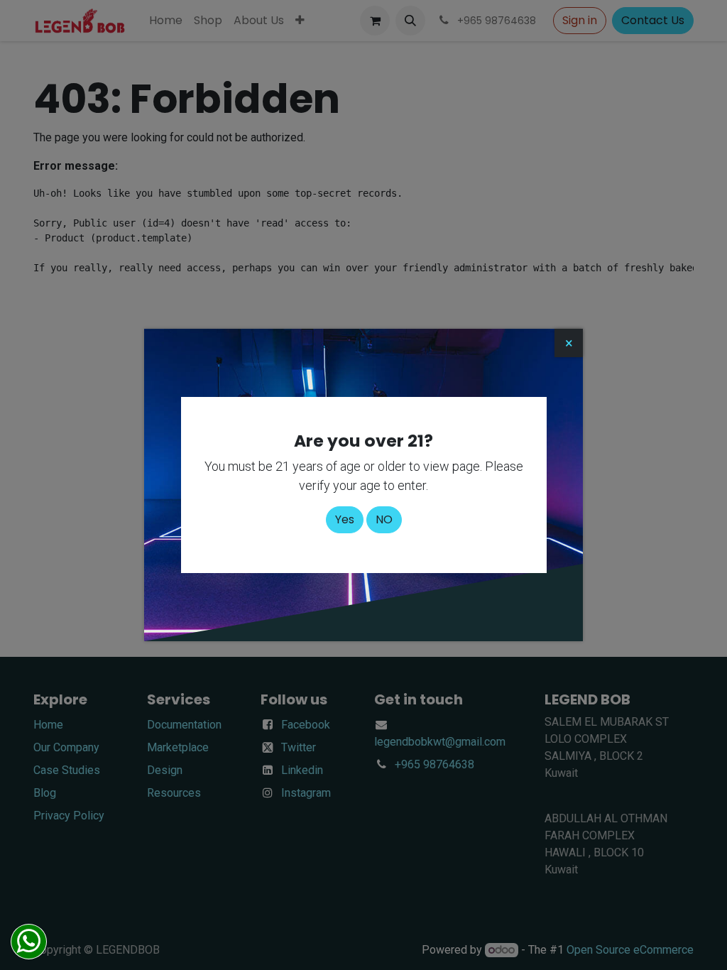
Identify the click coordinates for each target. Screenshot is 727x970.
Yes (344, 519)
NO (384, 519)
